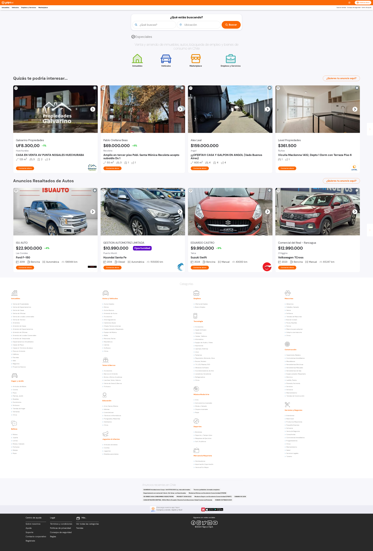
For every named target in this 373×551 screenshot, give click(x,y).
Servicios (289, 386)
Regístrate (30, 540)
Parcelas (16, 357)
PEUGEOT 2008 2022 (184, 496)
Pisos (15, 393)
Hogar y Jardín (17, 381)
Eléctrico (289, 377)
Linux (197, 352)
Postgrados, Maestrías (112, 419)
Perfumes (16, 447)
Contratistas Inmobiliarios (295, 358)
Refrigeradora (200, 377)
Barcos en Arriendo (111, 374)
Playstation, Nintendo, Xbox (205, 358)
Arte (196, 400)
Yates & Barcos (108, 365)
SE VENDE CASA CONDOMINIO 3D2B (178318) (158, 496)
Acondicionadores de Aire (204, 371)
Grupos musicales (201, 409)
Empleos (197, 298)
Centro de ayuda (366, 7)
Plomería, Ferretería (293, 383)
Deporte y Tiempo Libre (203, 435)
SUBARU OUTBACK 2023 (223, 500)
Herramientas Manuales (294, 368)
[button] (92, 109)
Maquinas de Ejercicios (203, 438)
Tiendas (79, 528)
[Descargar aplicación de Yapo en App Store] (209, 509)
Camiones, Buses (110, 323)
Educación (106, 400)
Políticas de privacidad (60, 528)
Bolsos (15, 434)
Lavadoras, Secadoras (203, 374)
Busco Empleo (200, 307)
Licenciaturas (109, 412)
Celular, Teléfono (201, 336)
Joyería (15, 438)
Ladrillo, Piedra (291, 380)
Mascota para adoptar (294, 329)
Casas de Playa (18, 345)
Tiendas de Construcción (295, 396)
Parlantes (198, 355)
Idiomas (106, 409)
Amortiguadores (110, 320)
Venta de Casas (18, 310)
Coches (106, 448)
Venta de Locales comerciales (23, 317)
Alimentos (289, 304)
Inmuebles (5, 8)
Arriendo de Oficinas (20, 332)
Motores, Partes (109, 339)
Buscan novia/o (291, 320)
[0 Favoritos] (16, 88)
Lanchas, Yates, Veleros (112, 380)
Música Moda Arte (201, 394)
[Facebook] (193, 522)
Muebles (16, 399)
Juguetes (107, 451)
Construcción (290, 349)
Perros (288, 326)
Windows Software (202, 368)
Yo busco (107, 386)
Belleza (14, 429)
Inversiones (290, 416)
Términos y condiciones (61, 524)
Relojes (15, 450)
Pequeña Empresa (292, 425)
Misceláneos (290, 361)
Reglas (53, 536)
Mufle (106, 335)
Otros (15, 415)
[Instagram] (198, 522)
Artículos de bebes (111, 445)
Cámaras (198, 333)
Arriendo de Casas (19, 326)
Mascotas (289, 298)
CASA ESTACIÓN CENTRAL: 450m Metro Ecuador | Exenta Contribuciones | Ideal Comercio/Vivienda (177, 500)
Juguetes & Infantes (111, 439)
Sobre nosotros (33, 524)
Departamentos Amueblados (23, 342)
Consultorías (290, 434)
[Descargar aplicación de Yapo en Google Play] (218, 509)
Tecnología (198, 321)
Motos (106, 307)
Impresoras (199, 346)
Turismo (289, 456)
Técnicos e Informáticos (112, 416)
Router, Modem (200, 361)
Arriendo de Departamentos (23, 329)
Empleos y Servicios (28, 8)
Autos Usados (109, 304)
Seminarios (108, 422)
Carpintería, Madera (293, 355)
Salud (288, 450)
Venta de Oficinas (19, 313)
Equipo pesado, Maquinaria (113, 329)
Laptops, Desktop (201, 349)
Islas (14, 361)
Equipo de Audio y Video (204, 343)
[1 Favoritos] (190, 190)
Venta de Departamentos (22, 307)
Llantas (106, 345)
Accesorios (108, 317)
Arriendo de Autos (110, 313)
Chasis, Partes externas (112, 326)
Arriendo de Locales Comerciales (24, 335)
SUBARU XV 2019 (240, 496)
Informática (199, 339)
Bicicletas (198, 432)
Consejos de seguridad (354, 7)
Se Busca (107, 348)
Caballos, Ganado (292, 307)
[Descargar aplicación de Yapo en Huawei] (203, 509)
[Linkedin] (209, 522)
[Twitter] (204, 522)
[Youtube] (215, 522)
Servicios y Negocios (293, 410)
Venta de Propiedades (21, 304)
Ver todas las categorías (87, 524)
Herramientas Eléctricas (294, 364)
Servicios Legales (292, 453)
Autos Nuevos (109, 310)
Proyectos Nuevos (19, 367)
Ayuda (28, 528)
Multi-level (290, 419)
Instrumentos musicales (203, 403)
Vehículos (15, 8)
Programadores (291, 441)
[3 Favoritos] (16, 190)
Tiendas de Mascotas (294, 317)
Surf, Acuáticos (200, 441)
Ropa (15, 453)
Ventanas (16, 412)
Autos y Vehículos (110, 298)
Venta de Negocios (293, 431)
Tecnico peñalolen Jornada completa (206, 490)
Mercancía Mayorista (203, 456)
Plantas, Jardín (18, 396)
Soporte (29, 532)
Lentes (15, 441)
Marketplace (43, 8)
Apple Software (200, 330)
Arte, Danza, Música (111, 406)
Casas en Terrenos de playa (23, 348)
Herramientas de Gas (293, 371)
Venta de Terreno (19, 320)
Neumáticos (108, 342)
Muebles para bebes (111, 454)
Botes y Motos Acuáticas (113, 377)
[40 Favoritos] (278, 88)
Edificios (16, 354)
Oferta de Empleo (201, 304)
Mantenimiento (291, 393)
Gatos (288, 310)
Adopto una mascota (294, 332)
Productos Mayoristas (294, 422)
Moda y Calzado (18, 444)
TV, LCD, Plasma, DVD (202, 364)
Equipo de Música (110, 332)
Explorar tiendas (341, 7)
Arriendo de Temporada (21, 339)
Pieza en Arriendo (19, 351)
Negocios (16, 364)
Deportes (198, 426)
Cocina (15, 390)
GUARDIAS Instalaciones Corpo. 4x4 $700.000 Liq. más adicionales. (166, 490)
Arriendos (16, 323)
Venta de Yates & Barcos (113, 383)
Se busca (16, 405)
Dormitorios (17, 402)
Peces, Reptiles (291, 323)
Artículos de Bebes (19, 386)
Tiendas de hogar (19, 409)
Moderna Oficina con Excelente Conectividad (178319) (207, 493)
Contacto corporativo (36, 536)
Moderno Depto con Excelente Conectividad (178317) (213, 496)
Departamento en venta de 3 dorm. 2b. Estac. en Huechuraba (164, 493)
